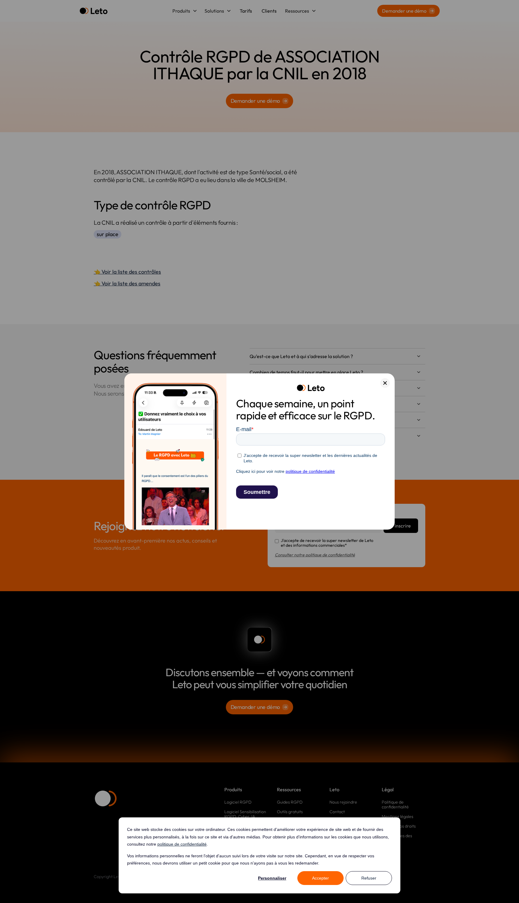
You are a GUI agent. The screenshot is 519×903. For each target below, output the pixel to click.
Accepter (320, 878)
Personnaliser (272, 878)
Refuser (368, 878)
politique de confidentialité (182, 844)
